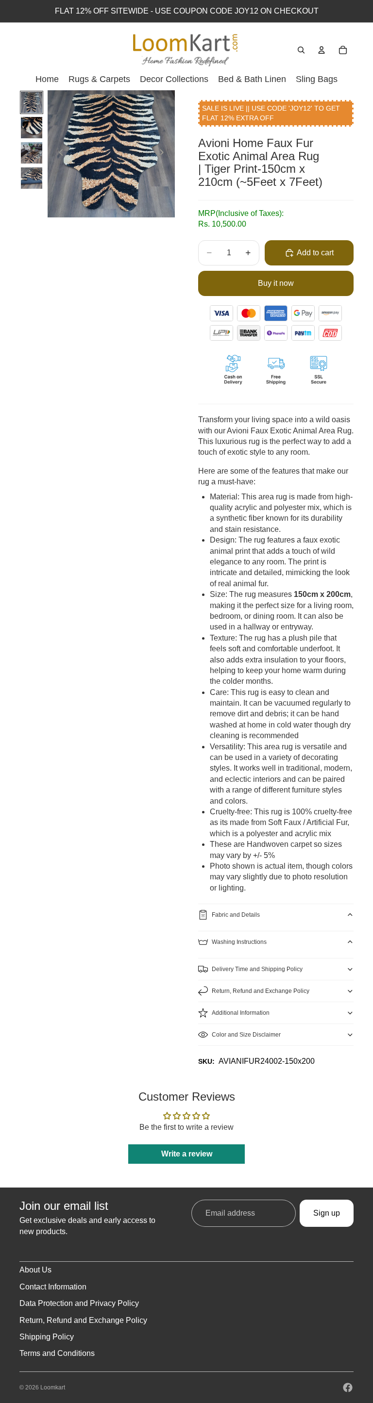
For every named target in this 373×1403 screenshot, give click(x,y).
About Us (35, 1270)
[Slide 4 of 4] (31, 178)
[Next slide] (164, 154)
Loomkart (52, 1387)
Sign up (326, 1213)
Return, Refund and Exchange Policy (260, 991)
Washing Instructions (239, 942)
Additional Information (241, 1012)
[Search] (301, 50)
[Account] (321, 50)
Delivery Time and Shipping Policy (257, 969)
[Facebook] (348, 1387)
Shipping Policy (46, 1337)
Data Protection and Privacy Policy (79, 1303)
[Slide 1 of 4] (31, 102)
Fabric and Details (236, 914)
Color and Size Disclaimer (246, 1034)
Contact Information (52, 1287)
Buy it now (276, 283)
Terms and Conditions (57, 1353)
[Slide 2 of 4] (31, 127)
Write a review (186, 1154)
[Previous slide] (58, 154)
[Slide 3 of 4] (31, 153)
